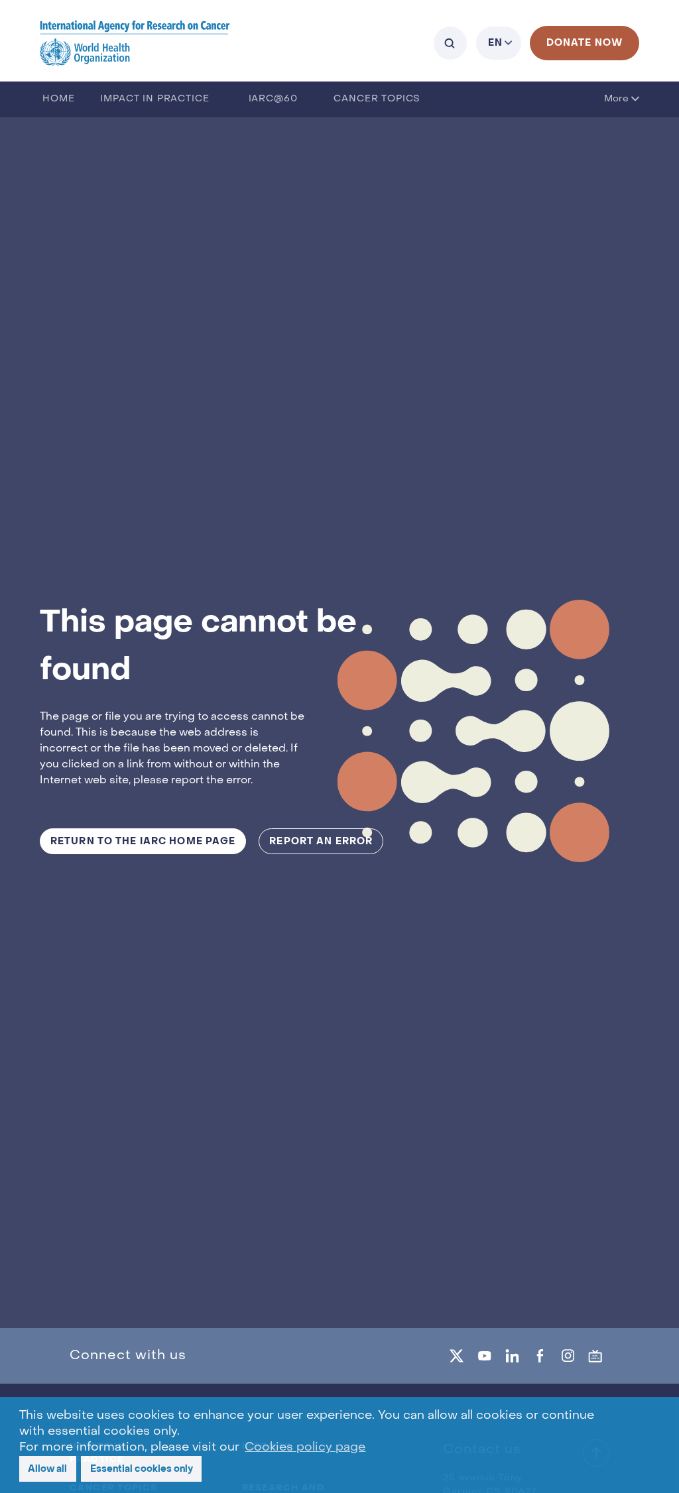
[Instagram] (568, 1356)
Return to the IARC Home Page (142, 841)
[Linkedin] (512, 1356)
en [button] (495, 42)
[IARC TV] (595, 1356)
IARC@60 (273, 99)
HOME (58, 99)
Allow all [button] (47, 1469)
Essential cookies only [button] (141, 1469)
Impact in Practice (154, 99)
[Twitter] (457, 1356)
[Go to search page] (450, 43)
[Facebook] (540, 1356)
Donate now (584, 42)
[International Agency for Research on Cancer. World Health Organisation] (135, 43)
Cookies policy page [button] (305, 1447)
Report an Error (321, 841)
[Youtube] (485, 1356)
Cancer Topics (377, 99)
